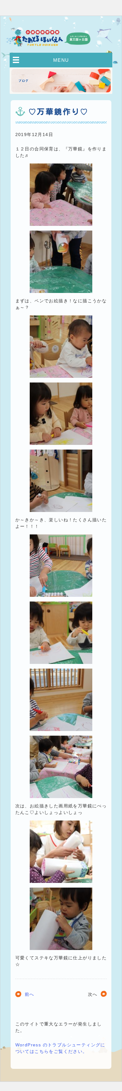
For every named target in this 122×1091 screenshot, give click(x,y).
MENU (61, 60)
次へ (93, 994)
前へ (29, 994)
